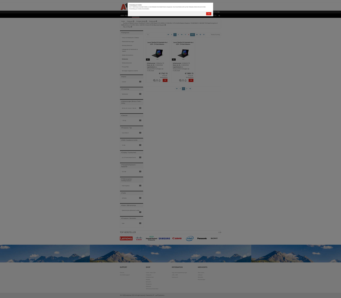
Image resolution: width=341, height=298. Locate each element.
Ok (209, 13)
